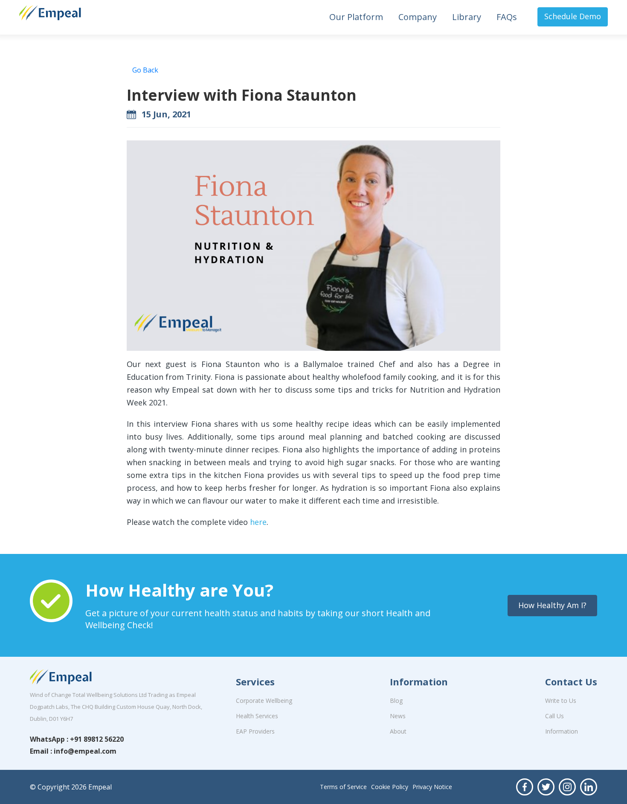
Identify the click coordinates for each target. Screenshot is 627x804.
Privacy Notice (432, 787)
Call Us (554, 716)
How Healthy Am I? (552, 605)
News (398, 716)
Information (561, 731)
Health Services (257, 716)
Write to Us (560, 700)
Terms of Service (343, 787)
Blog (396, 700)
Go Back (145, 70)
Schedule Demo (572, 16)
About (398, 731)
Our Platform (356, 17)
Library (466, 17)
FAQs (506, 17)
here (258, 522)
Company (417, 17)
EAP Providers (255, 731)
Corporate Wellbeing (264, 700)
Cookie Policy (389, 787)
